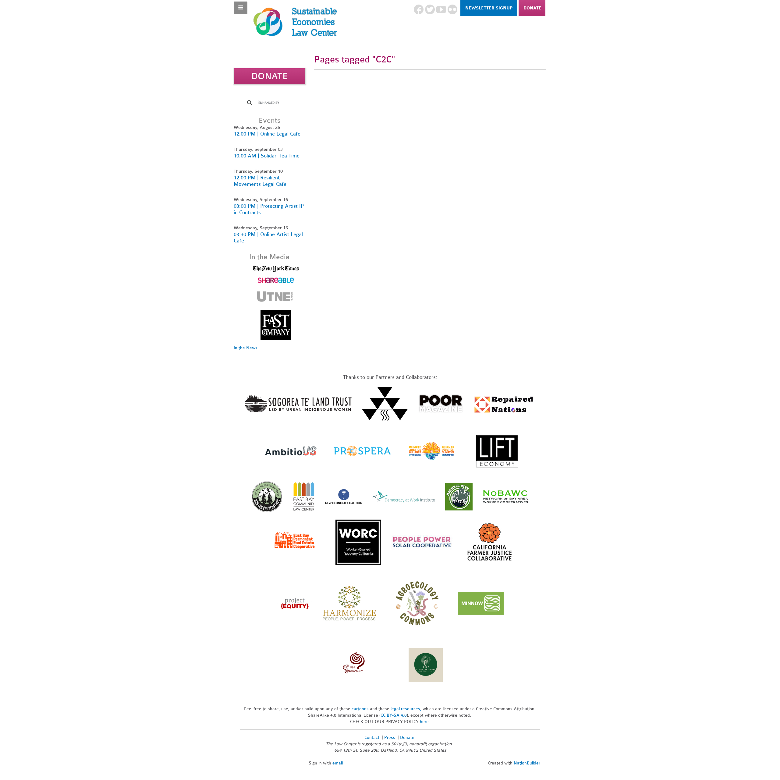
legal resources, (407, 708)
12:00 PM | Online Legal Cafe (267, 134)
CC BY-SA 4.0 (394, 715)
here (424, 721)
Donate (532, 8)
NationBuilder (527, 763)
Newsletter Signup (488, 8)
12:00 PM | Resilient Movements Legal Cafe (260, 181)
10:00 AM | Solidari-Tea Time (267, 156)
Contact (371, 737)
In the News (245, 348)
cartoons (360, 708)
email (337, 763)
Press (390, 737)
